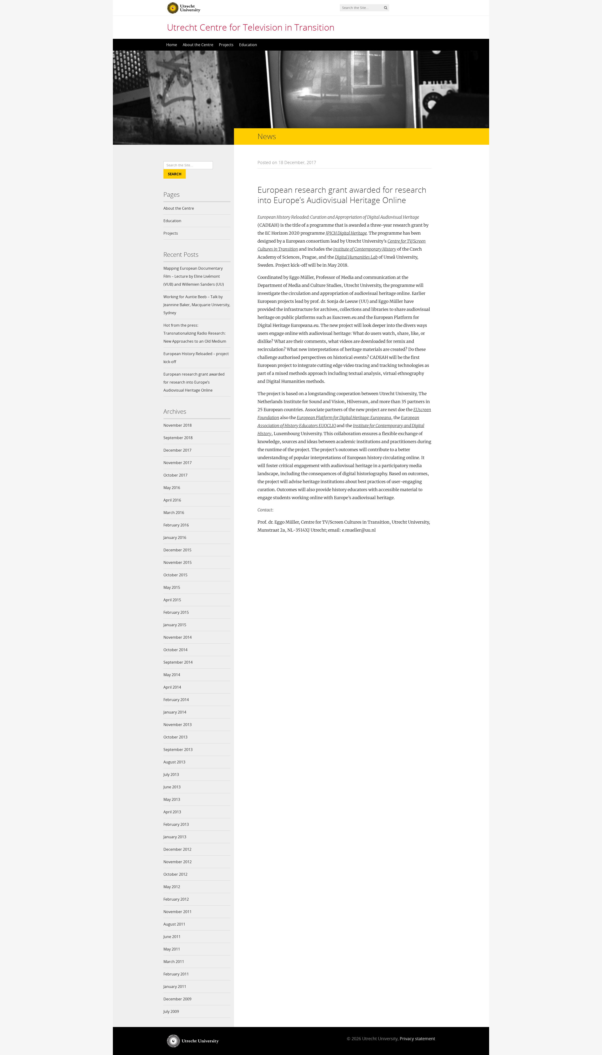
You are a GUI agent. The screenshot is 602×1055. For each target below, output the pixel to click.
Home (171, 44)
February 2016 (176, 525)
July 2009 (171, 1011)
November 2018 (177, 425)
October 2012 (175, 874)
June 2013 (172, 787)
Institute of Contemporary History (364, 249)
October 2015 (175, 575)
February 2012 (176, 899)
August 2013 (174, 762)
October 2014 (175, 649)
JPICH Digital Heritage (346, 233)
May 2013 (171, 799)
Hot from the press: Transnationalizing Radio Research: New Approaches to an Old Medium (194, 333)
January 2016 (174, 537)
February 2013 (176, 824)
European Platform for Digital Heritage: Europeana (344, 417)
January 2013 (174, 836)
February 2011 (176, 974)
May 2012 (171, 886)
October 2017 (175, 475)
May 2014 (171, 674)
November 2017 (177, 462)
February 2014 (176, 699)
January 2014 (174, 712)
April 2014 (172, 687)
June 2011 (172, 936)
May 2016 (171, 487)
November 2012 (177, 861)
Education (248, 44)
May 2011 (171, 949)
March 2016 (173, 512)
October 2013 (175, 737)
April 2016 (172, 500)
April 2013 (172, 811)
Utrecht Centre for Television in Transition (250, 27)
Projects (226, 44)
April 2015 (172, 599)
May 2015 (171, 587)
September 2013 (178, 749)
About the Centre (198, 44)
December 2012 (177, 849)
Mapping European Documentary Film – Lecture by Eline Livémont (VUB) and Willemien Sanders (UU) (193, 276)
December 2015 (177, 550)
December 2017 (177, 450)
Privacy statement (417, 1038)
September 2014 (178, 662)
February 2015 (176, 612)
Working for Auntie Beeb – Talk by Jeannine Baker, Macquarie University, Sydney (196, 304)
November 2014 (177, 637)
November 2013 (177, 724)
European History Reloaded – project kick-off (196, 357)
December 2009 (177, 999)
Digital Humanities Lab (356, 257)
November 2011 (177, 911)
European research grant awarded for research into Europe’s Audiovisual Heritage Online (194, 382)
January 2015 (174, 624)
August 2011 (174, 924)
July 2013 (171, 774)
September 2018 (178, 437)
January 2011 (174, 986)
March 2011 (173, 961)
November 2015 (177, 562)
